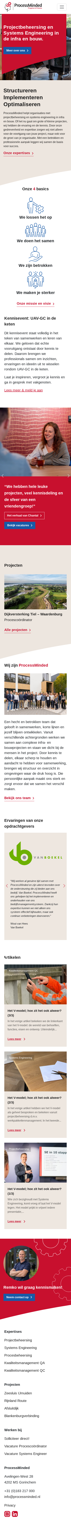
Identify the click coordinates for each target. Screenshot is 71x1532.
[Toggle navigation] (62, 7)
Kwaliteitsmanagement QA (24, 1363)
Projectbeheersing (18, 1340)
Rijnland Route (15, 1401)
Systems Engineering (20, 1348)
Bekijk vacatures (18, 525)
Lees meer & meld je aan (23, 390)
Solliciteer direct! (16, 1438)
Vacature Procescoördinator (25, 1446)
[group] (35, 598)
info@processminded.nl (22, 1497)
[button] (8, 597)
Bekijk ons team (17, 798)
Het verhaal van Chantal (22, 515)
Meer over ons (15, 50)
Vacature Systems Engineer (25, 1454)
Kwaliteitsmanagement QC (24, 1370)
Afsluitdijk (11, 1408)
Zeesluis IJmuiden (18, 1393)
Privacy (10, 1505)
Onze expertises (16, 153)
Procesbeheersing (18, 1355)
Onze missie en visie (34, 303)
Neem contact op (17, 1297)
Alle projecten (15, 630)
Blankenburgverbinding (21, 1416)
